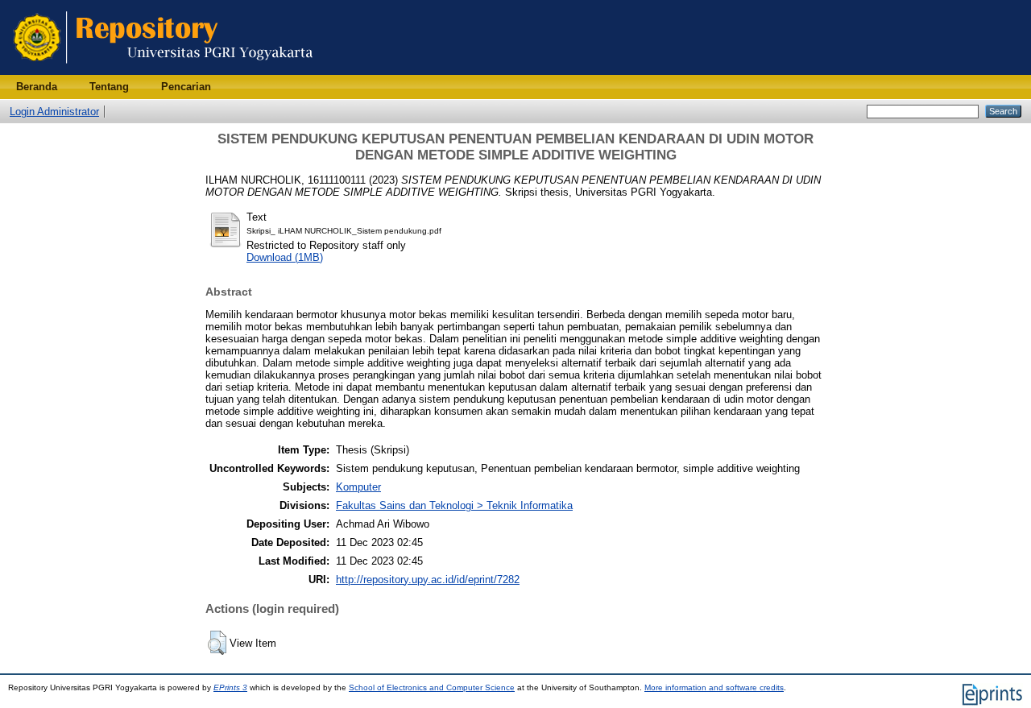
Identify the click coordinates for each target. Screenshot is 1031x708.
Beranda (36, 87)
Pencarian (186, 87)
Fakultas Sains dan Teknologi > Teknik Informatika (454, 505)
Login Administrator (54, 112)
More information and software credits (714, 687)
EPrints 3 (230, 687)
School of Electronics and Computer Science (432, 687)
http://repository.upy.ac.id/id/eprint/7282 (428, 579)
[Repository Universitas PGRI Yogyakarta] (163, 71)
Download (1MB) (284, 257)
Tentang (109, 87)
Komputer (358, 487)
